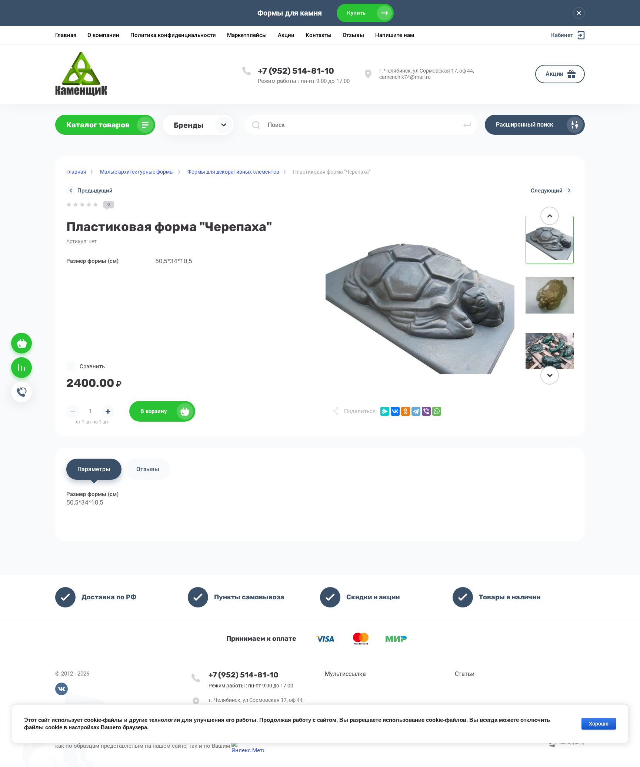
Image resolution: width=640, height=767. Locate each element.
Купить (356, 13)
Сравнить (92, 366)
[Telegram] (415, 411)
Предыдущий (95, 191)
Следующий (547, 191)
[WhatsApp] (436, 411)
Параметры (93, 469)
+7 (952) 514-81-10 (296, 71)
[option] (420, 295)
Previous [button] (549, 216)
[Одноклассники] (405, 411)
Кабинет (562, 35)
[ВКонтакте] (395, 411)
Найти (467, 125)
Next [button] (549, 375)
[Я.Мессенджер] (384, 411)
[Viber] (426, 411)
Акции (554, 73)
